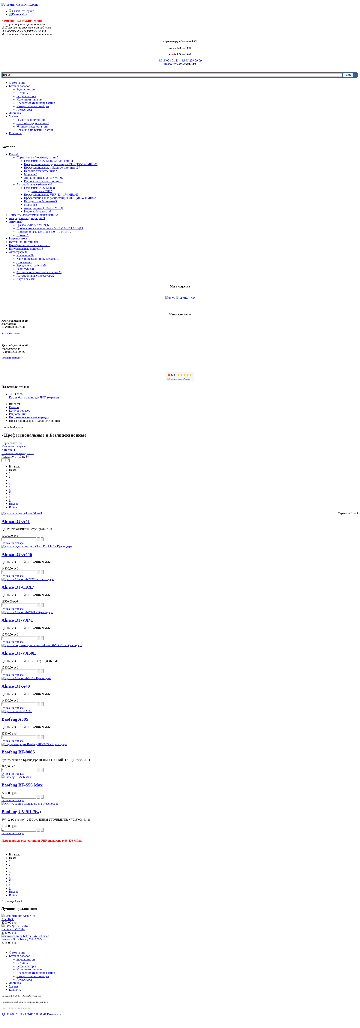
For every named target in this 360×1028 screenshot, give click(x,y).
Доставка (15, 113)
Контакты (15, 133)
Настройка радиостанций (32, 123)
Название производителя (18, 453)
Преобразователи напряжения (35, 102)
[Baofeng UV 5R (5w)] (180, 803)
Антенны (22, 92)
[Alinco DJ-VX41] (180, 612)
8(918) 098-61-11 (12, 1014)
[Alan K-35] (19, 915)
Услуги (13, 116)
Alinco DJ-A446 (17, 554)
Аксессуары (24, 109)
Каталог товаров (19, 86)
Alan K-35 (8, 919)
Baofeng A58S (15, 719)
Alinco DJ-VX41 (17, 620)
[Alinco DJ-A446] (180, 546)
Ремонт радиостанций (30, 119)
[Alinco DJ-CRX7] (180, 579)
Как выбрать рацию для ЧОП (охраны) (34, 397)
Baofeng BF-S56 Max (22, 785)
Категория (8, 449)
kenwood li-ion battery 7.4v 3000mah (24, 939)
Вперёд (13, 503)
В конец (14, 507)
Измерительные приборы (32, 106)
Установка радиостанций (32, 126)
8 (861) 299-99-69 (35, 1014)
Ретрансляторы (26, 96)
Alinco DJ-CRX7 (18, 587)
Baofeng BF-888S (18, 752)
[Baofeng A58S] (180, 711)
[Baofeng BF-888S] (180, 744)
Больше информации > (12, 333)
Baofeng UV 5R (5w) (21, 811)
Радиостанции (25, 89)
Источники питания (29, 99)
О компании (17, 82)
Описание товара (13, 543)
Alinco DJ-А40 (16, 686)
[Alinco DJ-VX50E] (180, 645)
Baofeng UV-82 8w (13, 929)
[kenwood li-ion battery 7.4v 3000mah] (25, 936)
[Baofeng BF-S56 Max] (180, 777)
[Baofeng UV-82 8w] (15, 925)
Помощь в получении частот (34, 129)
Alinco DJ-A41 (16, 521)
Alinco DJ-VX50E (19, 653)
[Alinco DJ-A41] (180, 513)
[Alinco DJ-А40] (180, 678)
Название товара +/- (14, 446)
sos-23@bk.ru (187, 63)
